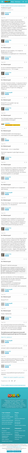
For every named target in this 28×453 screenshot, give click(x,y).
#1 (26, 17)
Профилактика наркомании (5, 436)
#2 (26, 45)
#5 (26, 97)
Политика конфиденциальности (20, 435)
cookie (19, 445)
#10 (26, 182)
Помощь (17, 432)
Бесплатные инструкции (17, 423)
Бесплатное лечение (7, 424)
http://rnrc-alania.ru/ (6, 337)
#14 (26, 259)
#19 (26, 356)
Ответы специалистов (7, 434)
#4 (26, 77)
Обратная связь (18, 437)
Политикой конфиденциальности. (14, 447)
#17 (26, 322)
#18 (26, 345)
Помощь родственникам (7, 420)
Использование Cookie (20, 430)
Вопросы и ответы (6, 418)
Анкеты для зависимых (7, 422)
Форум (16, 415)
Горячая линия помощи (20, 425)
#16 (26, 308)
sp (5, 138)
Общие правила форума (7, 416)
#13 (26, 233)
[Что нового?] (23, 1)
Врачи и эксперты (6, 432)
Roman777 (4, 9)
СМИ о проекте (5, 439)
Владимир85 (8, 92)
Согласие (17, 439)
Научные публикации (20, 418)
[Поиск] (26, 1)
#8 (26, 143)
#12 (26, 213)
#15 (26, 294)
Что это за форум (6, 415)
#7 (26, 128)
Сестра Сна (8, 40)
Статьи (16, 416)
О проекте (4, 430)
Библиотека (17, 420)
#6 (26, 113)
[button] (2, 1)
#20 (26, 370)
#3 (26, 62)
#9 (26, 162)
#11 (26, 197)
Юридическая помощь (7, 441)
